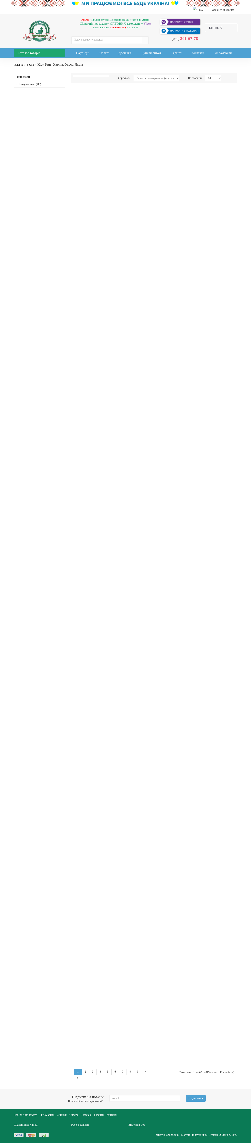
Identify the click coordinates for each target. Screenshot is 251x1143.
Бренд (30, 64)
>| (78, 1077)
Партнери (82, 53)
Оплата (104, 53)
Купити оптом (151, 53)
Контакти (197, 53)
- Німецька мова (28, 84)
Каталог (29, 53)
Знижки (62, 1114)
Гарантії (176, 53)
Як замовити (223, 53)
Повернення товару (25, 1114)
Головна (18, 64)
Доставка (125, 53)
